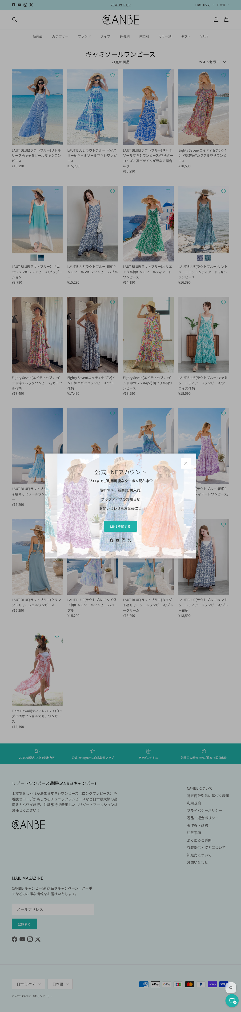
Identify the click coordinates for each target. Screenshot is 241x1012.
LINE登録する (120, 526)
